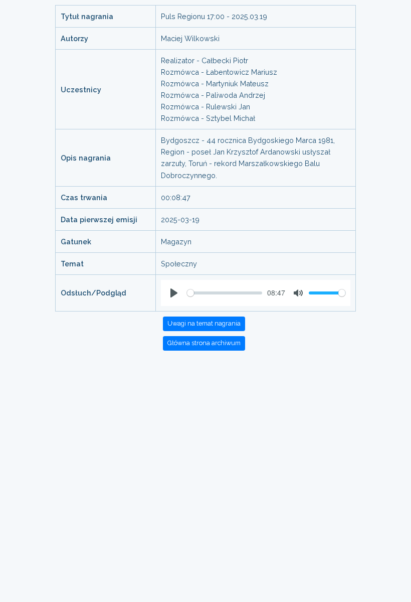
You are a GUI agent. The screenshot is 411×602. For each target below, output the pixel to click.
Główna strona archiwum (204, 343)
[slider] (224, 293)
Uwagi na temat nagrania (204, 323)
